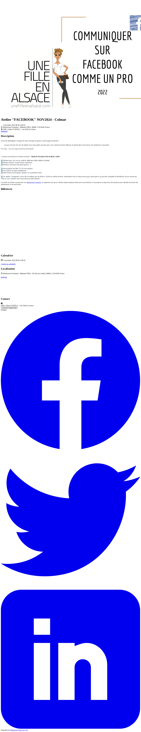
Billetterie (4, 131)
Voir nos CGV (23, 730)
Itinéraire (4, 277)
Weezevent (14, 730)
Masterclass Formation (34, 182)
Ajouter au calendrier (8, 264)
